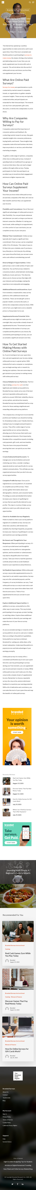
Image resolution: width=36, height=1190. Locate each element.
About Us (5, 1092)
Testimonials (6, 1098)
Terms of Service (8, 1120)
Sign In (5, 1114)
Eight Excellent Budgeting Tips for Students (18, 1162)
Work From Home (18, 13)
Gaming (7, 949)
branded (13, 32)
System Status (7, 1142)
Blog (4, 1100)
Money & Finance (16, 997)
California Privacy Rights (10, 1125)
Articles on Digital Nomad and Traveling (18, 1165)
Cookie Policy (7, 1122)
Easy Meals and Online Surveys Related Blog (18, 1169)
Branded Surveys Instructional (18, 10)
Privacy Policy (7, 1117)
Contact (5, 1095)
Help (4, 1139)
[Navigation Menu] (33, 2)
